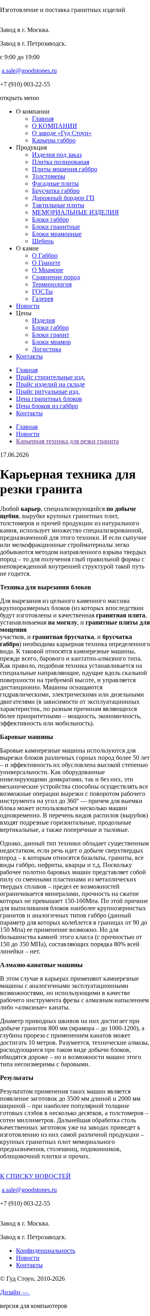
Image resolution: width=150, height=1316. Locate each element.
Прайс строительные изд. (50, 377)
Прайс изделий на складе (50, 384)
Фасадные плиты (55, 183)
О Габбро (45, 255)
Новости (28, 305)
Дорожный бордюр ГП (63, 197)
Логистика (46, 349)
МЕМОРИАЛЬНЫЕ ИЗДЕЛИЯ (75, 212)
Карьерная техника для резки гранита (67, 441)
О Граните (46, 262)
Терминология (52, 284)
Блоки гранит (50, 334)
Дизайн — (15, 1292)
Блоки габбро (50, 219)
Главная (43, 118)
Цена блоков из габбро (47, 406)
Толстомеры (48, 176)
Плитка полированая (60, 161)
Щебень (43, 241)
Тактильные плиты (58, 205)
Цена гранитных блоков (49, 398)
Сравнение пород (56, 277)
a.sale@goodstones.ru (29, 70)
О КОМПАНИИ (54, 125)
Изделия (43, 320)
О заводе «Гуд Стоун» (62, 133)
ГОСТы (42, 291)
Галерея (42, 298)
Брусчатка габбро (56, 190)
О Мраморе (47, 269)
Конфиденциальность (45, 1250)
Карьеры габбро (54, 140)
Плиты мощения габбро (64, 169)
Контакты (29, 356)
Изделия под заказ (57, 154)
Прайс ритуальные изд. (48, 391)
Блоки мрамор (51, 342)
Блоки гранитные (56, 226)
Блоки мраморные (57, 233)
